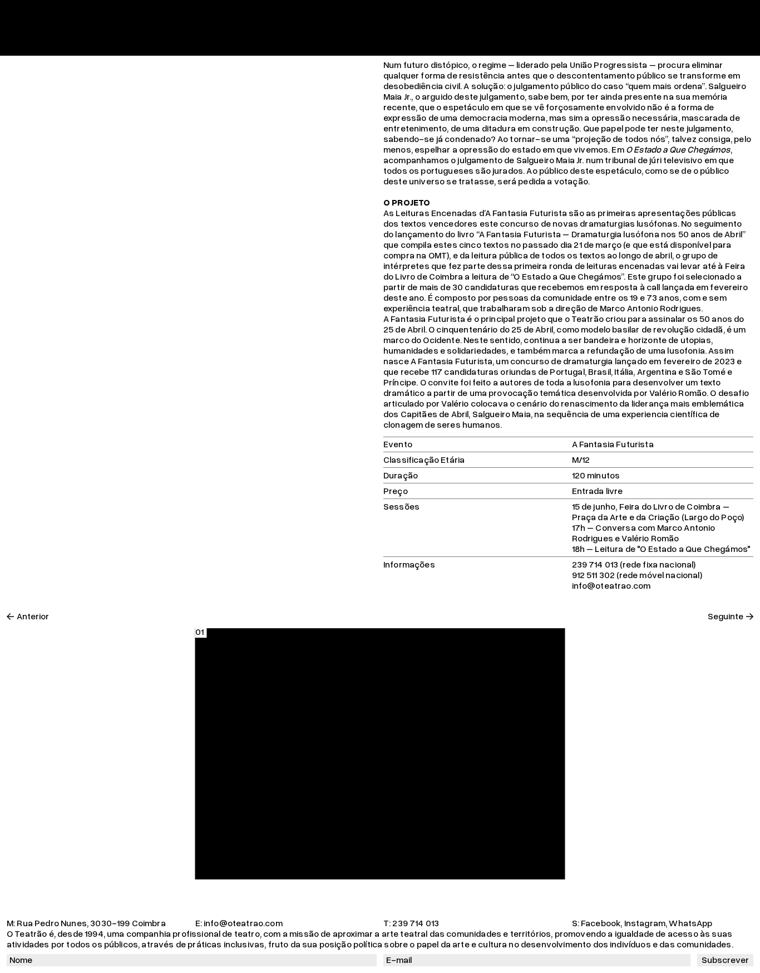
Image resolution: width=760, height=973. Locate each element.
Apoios (452, 11)
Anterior (33, 616)
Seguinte (725, 616)
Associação (208, 11)
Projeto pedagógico (328, 11)
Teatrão (23, 11)
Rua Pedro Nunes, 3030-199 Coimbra (91, 922)
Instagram (644, 922)
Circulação (261, 11)
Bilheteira (492, 11)
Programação (97, 11)
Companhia (154, 11)
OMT (422, 11)
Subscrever (725, 959)
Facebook (600, 922)
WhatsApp (690, 922)
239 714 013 (415, 922)
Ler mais (736, 43)
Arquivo (390, 11)
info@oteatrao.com (243, 922)
